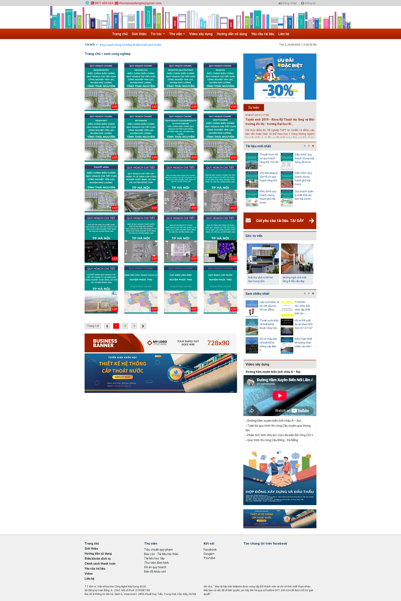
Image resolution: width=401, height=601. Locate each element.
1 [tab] (305, 146)
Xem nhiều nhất (257, 294)
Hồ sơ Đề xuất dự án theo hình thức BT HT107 (304, 324)
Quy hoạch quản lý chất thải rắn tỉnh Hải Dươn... (304, 195)
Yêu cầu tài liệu (262, 34)
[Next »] (143, 326)
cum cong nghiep (117, 54)
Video (89, 573)
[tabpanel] (263, 180)
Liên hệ (283, 34)
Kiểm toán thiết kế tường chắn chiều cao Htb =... (304, 342)
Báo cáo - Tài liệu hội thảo (161, 554)
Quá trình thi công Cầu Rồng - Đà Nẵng (272, 440)
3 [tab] (313, 146)
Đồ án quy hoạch (155, 567)
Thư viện (176, 34)
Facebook (210, 549)
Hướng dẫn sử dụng (232, 34)
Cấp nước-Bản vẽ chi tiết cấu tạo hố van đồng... (269, 306)
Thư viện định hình (156, 562)
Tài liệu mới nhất (258, 146)
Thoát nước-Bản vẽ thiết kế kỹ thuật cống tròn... (269, 324)
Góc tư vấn (253, 236)
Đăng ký (310, 3)
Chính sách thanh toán (100, 563)
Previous (242, 180)
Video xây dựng (201, 34)
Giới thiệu (139, 34)
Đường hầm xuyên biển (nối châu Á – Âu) (273, 371)
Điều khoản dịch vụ (98, 558)
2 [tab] (309, 146)
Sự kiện (253, 108)
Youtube (209, 558)
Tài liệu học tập (154, 558)
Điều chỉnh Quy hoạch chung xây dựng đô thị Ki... (304, 158)
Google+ (209, 553)
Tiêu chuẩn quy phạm (158, 549)
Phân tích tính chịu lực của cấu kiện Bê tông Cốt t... (281, 435)
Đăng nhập (289, 3)
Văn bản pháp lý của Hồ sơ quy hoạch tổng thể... (269, 177)
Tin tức (157, 34)
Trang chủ (120, 34)
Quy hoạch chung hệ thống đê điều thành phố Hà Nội (131, 44)
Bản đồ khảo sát (155, 571)
